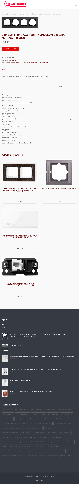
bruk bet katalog (8, 414)
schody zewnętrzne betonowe (34, 451)
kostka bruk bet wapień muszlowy (41, 423)
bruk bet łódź (20, 419)
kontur (25, 423)
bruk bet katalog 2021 (22, 414)
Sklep (3, 324)
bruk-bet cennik (7, 410)
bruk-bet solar (51, 410)
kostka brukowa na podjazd (25, 62)
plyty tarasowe (56, 437)
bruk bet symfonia (66, 414)
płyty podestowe (40, 446)
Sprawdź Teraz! (10, 49)
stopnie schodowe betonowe (49, 455)
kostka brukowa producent (33, 428)
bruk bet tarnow (8, 419)
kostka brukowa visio (51, 428)
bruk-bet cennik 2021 (21, 410)
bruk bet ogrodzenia (38, 414)
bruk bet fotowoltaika (65, 410)
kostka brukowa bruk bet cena (12, 428)
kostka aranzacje (10, 62)
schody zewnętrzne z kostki (55, 451)
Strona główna (6, 14)
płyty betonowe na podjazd (23, 446)
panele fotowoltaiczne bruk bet (25, 437)
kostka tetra (25, 433)
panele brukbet (7, 437)
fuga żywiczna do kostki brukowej (55, 419)
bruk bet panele (53, 414)
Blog (3, 327)
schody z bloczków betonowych (12, 451)
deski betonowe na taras (34, 419)
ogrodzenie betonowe (41, 62)
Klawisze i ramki (17, 14)
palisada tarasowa (64, 433)
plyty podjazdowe (43, 437)
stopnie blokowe (32, 455)
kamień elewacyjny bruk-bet (11, 423)
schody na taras (53, 446)
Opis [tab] (3, 70)
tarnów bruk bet (66, 455)
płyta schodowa (69, 442)
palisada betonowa (38, 433)
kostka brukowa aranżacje (63, 423)
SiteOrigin (51, 476)
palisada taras (51, 433)
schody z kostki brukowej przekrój (13, 455)
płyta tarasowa (7, 446)
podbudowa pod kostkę (10, 442)
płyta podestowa (55, 442)
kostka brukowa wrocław (10, 433)
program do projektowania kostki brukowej (33, 442)
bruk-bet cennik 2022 (37, 410)
